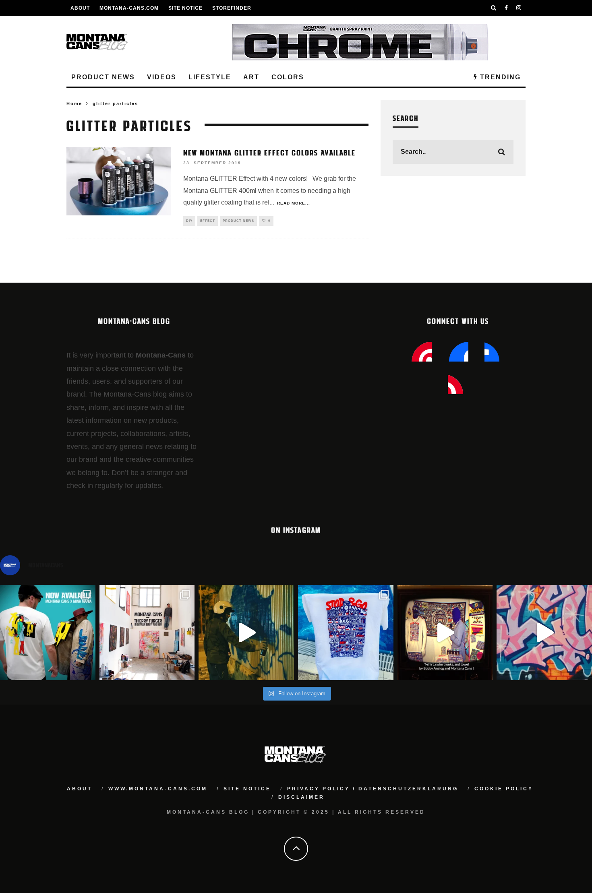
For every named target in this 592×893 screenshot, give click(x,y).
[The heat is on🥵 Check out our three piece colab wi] (345, 632)
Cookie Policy (503, 789)
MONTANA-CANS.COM (129, 8)
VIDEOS (161, 77)
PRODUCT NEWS (103, 77)
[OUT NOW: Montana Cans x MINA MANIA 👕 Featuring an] (47, 632)
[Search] (494, 8)
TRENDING (499, 77)
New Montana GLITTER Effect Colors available (269, 152)
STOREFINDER (231, 8)
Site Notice (185, 8)
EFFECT (207, 221)
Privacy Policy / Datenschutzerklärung (372, 789)
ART (251, 77)
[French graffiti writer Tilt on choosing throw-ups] (246, 632)
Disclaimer (301, 797)
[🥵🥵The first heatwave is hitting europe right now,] (445, 632)
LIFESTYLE (209, 77)
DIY (189, 221)
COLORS (287, 77)
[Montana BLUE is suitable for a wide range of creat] (544, 632)
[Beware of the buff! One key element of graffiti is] (147, 632)
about (79, 789)
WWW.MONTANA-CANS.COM (157, 789)
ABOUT (80, 8)
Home (74, 103)
